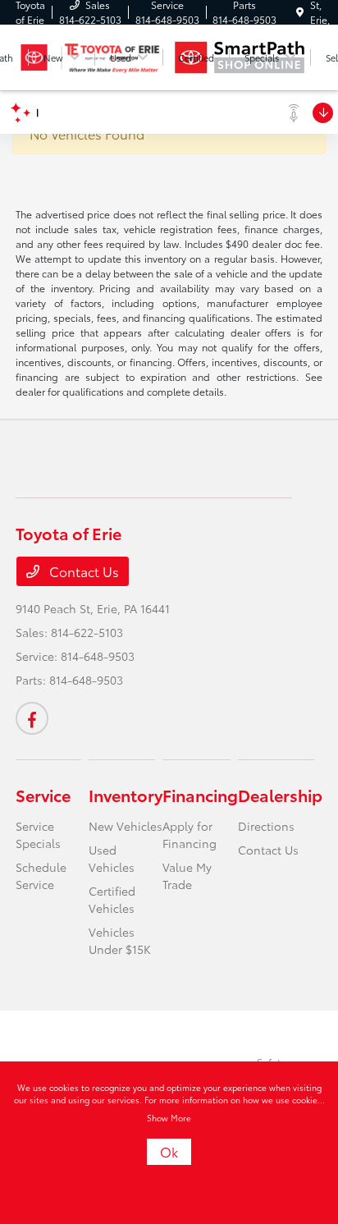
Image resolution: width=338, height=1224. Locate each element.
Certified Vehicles (112, 899)
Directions (266, 826)
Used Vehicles (112, 858)
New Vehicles (125, 826)
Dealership (280, 794)
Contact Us (82, 571)
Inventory (125, 794)
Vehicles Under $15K (120, 940)
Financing (200, 794)
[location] (300, 12)
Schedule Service (41, 875)
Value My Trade (187, 875)
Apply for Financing (189, 834)
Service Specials (38, 834)
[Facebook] (32, 718)
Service (43, 794)
